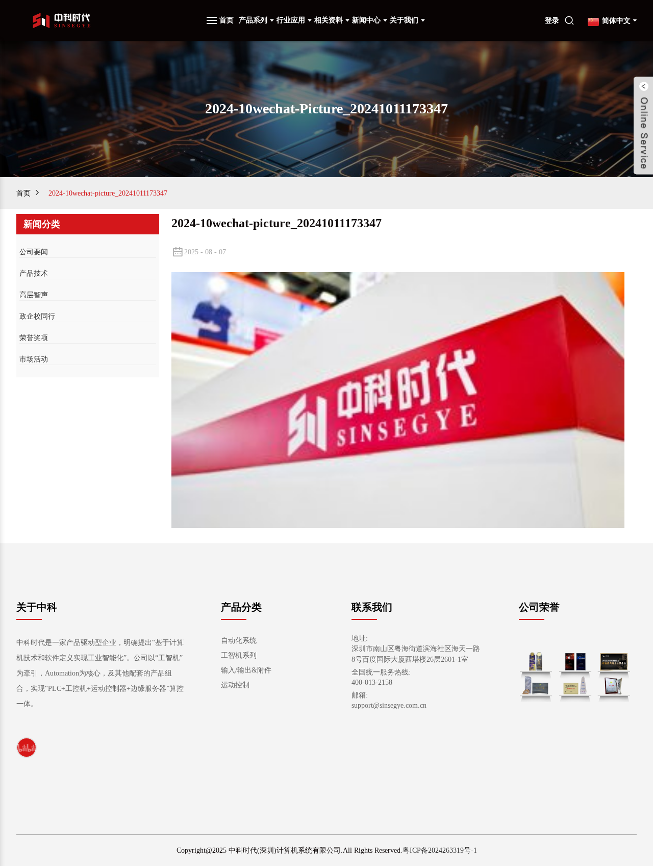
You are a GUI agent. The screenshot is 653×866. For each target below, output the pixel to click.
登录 (552, 21)
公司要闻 (33, 252)
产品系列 (253, 20)
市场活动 (33, 359)
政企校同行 (37, 316)
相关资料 (328, 20)
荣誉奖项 (33, 338)
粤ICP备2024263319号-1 (440, 850)
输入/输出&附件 (246, 670)
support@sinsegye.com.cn (388, 705)
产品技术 (33, 273)
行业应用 (291, 20)
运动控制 (235, 685)
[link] (26, 747)
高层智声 (33, 295)
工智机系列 (239, 655)
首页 (226, 20)
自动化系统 (239, 640)
